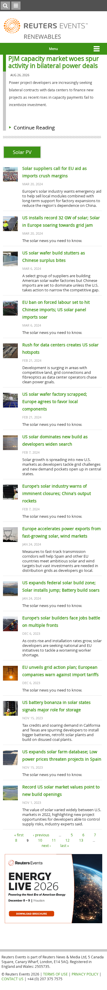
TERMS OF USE (55, 974)
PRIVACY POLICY (85, 974)
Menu (53, 48)
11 (54, 840)
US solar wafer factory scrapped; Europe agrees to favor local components (54, 401)
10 (40, 840)
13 (81, 840)
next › (46, 845)
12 (67, 840)
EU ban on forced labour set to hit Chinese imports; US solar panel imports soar (56, 309)
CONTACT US (12, 978)
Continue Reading (34, 127)
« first (18, 834)
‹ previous (41, 834)
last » (64, 845)
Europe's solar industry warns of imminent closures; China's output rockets (56, 493)
